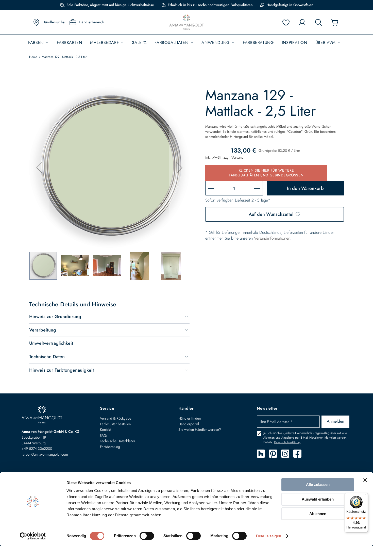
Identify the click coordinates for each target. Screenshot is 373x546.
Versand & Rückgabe (115, 418)
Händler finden (189, 418)
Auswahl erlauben (318, 499)
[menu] (186, 43)
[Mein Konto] (302, 22)
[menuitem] (38, 43)
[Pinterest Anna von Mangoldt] (273, 454)
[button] (39, 167)
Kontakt (105, 429)
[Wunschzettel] (286, 22)
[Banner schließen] (365, 480)
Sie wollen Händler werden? (199, 429)
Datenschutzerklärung (287, 442)
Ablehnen (317, 513)
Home (33, 57)
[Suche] (318, 22)
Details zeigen (268, 536)
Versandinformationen (272, 238)
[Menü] (365, 496)
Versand (237, 157)
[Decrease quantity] (211, 188)
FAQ (103, 435)
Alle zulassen (318, 484)
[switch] (147, 536)
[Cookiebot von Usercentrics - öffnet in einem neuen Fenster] (33, 536)
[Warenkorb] (335, 22)
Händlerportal (188, 423)
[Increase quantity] (257, 188)
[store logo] (186, 22)
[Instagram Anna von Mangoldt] (285, 454)
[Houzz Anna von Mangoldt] (261, 454)
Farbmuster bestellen (115, 423)
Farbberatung (110, 446)
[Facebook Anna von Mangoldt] (297, 454)
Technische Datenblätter (117, 440)
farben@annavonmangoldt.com (45, 454)
